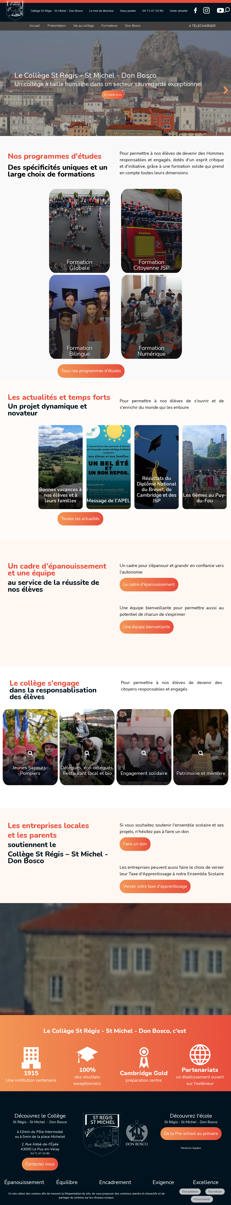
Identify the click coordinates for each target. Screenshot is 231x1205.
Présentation (56, 25)
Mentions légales (191, 1148)
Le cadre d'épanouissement (149, 584)
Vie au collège (83, 25)
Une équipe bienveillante (146, 627)
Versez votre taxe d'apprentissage (155, 886)
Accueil (34, 25)
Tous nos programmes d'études (91, 371)
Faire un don (135, 844)
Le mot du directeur (101, 11)
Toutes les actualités (80, 519)
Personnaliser (202, 1199)
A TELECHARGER (202, 26)
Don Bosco (133, 25)
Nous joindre (128, 11)
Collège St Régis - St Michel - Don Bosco (57, 11)
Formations (109, 25)
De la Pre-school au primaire (191, 1133)
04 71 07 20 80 (152, 11)
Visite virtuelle (179, 11)
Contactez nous (40, 1164)
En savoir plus (113, 95)
